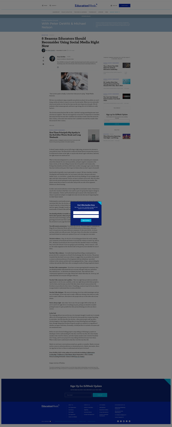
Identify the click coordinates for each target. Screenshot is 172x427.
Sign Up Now (86, 220)
